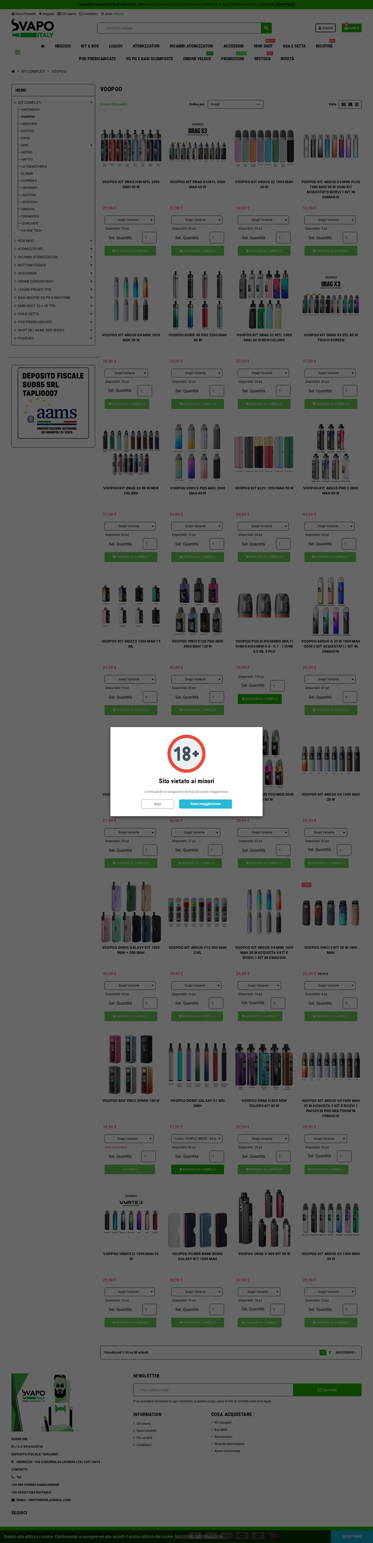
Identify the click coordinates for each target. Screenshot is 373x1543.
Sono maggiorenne (205, 804)
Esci (157, 804)
